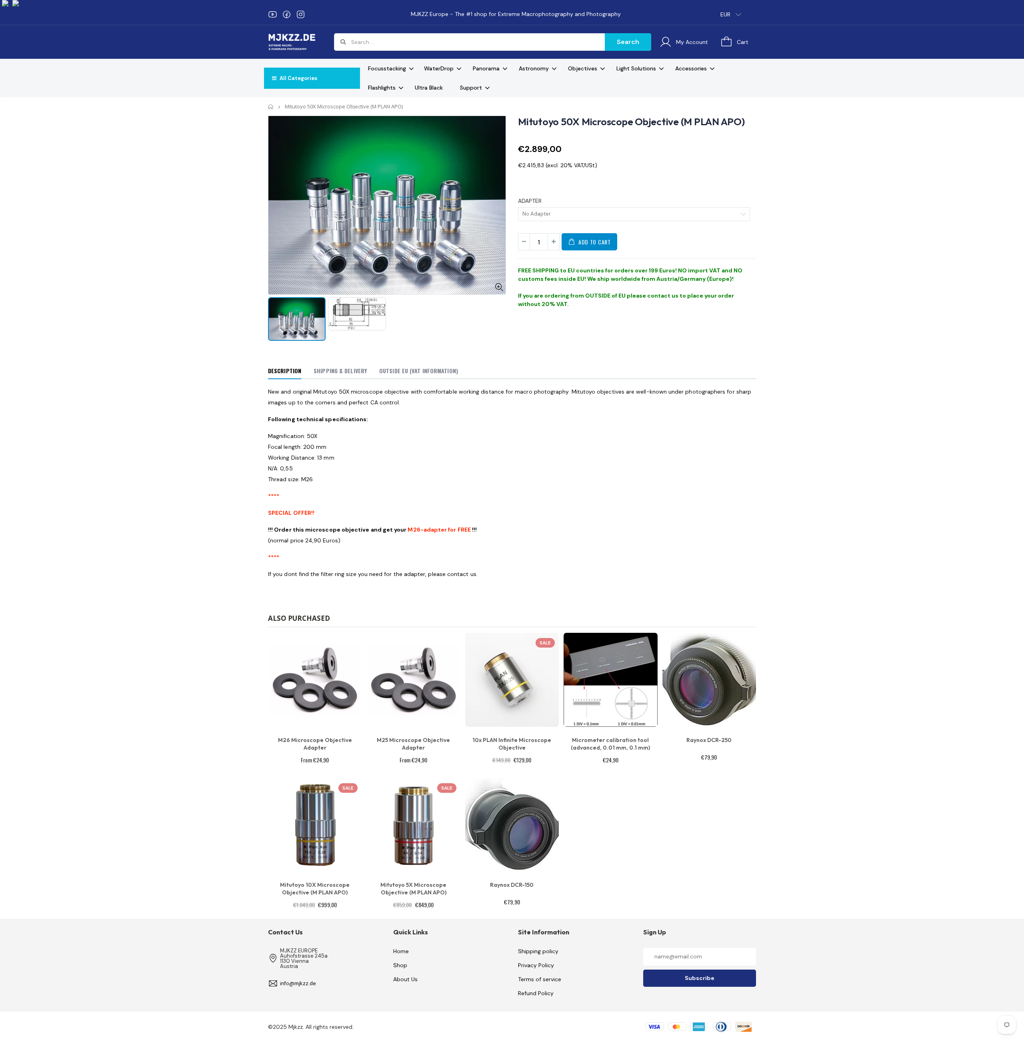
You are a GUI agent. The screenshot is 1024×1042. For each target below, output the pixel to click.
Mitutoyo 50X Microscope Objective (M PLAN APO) (631, 121)
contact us (662, 295)
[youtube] (272, 14)
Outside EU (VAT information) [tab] (418, 370)
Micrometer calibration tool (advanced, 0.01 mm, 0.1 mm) (610, 743)
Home (271, 106)
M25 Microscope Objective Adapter (413, 743)
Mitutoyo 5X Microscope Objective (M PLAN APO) (413, 888)
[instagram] (300, 14)
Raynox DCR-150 (512, 884)
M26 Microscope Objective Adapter (315, 743)
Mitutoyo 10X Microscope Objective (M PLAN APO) (315, 888)
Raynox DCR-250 (709, 740)
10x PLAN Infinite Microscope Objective (511, 743)
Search (628, 42)
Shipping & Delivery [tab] (340, 370)
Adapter (530, 200)
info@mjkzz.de (298, 983)
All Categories (297, 78)
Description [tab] (284, 370)
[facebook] (286, 14)
